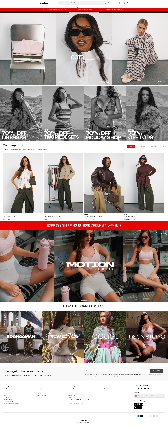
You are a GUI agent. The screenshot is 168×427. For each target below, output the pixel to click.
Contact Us (39, 397)
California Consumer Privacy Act (76, 403)
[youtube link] (145, 388)
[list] (84, 49)
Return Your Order (41, 389)
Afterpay (6, 391)
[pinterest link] (138, 388)
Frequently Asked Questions (43, 391)
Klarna (5, 393)
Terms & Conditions (73, 391)
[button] (119, 3)
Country (136, 392)
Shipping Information (42, 393)
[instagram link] (135, 388)
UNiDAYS (6, 397)
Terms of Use (71, 395)
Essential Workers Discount (11, 403)
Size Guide (6, 389)
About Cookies (72, 393)
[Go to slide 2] (85, 300)
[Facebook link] (141, 388)
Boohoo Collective (9, 401)
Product (70, 397)
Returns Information (41, 395)
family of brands (133, 374)
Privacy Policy (71, 389)
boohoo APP (7, 405)
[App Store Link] (138, 406)
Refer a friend (103, 393)
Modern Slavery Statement (107, 391)
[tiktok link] (148, 388)
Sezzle (5, 395)
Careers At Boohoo (105, 389)
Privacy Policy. (115, 376)
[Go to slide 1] (82, 300)
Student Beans (8, 399)
